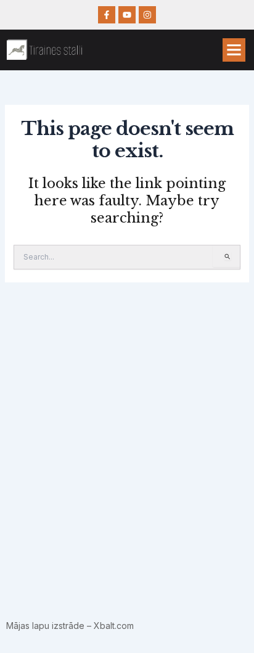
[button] (234, 50)
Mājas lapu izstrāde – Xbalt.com (70, 625)
